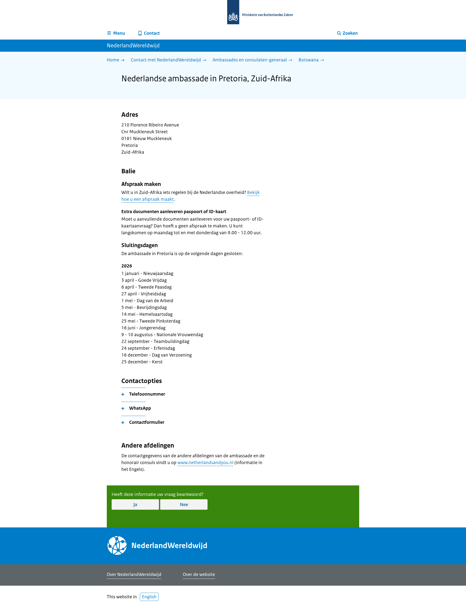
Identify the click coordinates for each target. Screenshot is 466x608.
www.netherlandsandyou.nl (205, 463)
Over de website (199, 574)
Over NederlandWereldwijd (134, 574)
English (149, 597)
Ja (135, 504)
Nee (184, 504)
